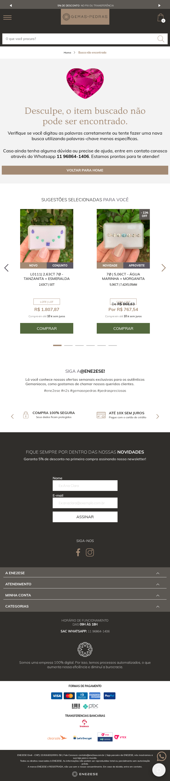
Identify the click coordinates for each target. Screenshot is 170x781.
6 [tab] (112, 345)
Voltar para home (85, 170)
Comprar (47, 328)
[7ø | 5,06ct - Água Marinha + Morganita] (123, 235)
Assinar (85, 516)
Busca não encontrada (92, 52)
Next (159, 5)
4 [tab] (90, 345)
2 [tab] (68, 345)
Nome (57, 478)
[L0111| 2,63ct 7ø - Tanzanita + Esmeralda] (46, 235)
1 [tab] (57, 345)
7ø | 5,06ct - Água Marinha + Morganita (123, 276)
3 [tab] (79, 345)
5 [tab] (101, 345)
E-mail (58, 495)
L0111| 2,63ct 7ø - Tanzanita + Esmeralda (47, 276)
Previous (11, 5)
